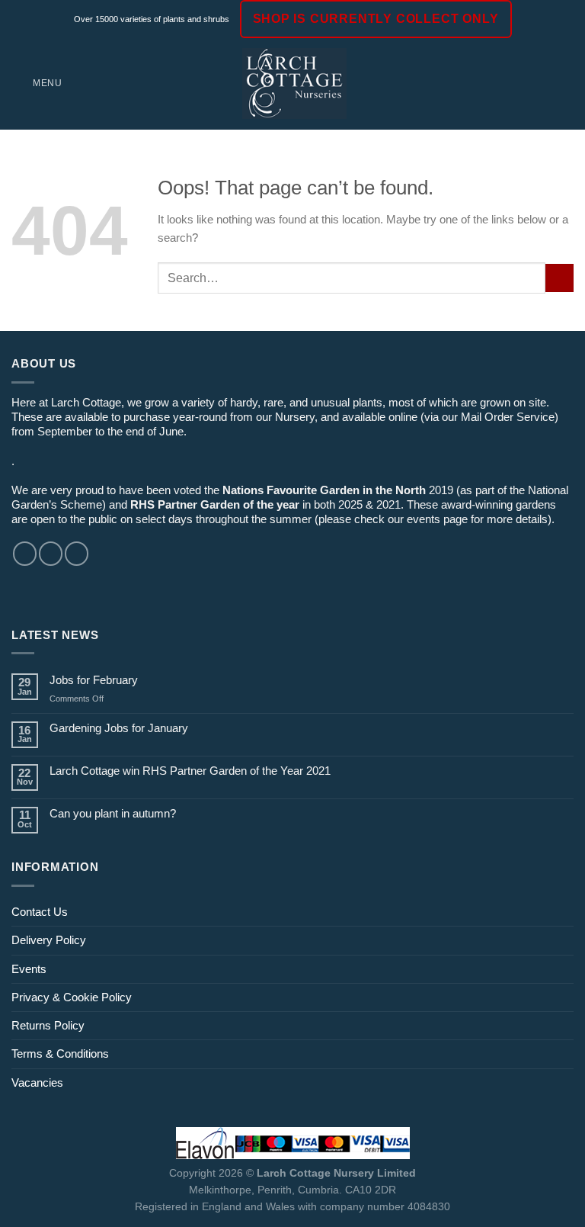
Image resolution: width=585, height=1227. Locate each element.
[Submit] (559, 278)
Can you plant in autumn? (113, 813)
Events (28, 968)
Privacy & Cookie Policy (71, 997)
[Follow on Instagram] (50, 553)
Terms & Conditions (60, 1053)
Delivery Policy (48, 939)
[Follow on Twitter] (76, 553)
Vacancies (37, 1082)
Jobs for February (94, 679)
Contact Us (39, 911)
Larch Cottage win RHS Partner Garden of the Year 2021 (190, 770)
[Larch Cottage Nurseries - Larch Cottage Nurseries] (294, 83)
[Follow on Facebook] (25, 553)
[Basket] (566, 84)
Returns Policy (48, 1025)
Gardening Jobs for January (119, 727)
